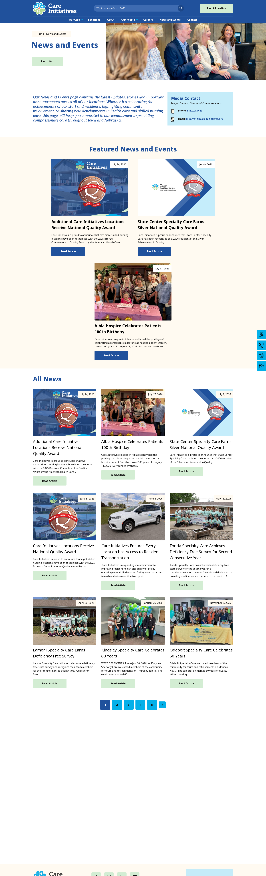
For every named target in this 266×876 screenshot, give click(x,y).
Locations (94, 20)
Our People (128, 20)
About (111, 20)
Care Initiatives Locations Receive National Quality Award (63, 549)
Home (40, 34)
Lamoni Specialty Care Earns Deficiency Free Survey (59, 653)
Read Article (68, 251)
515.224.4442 (194, 110)
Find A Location (216, 8)
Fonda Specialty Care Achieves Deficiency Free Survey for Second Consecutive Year (201, 552)
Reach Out (47, 61)
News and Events (170, 20)
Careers (148, 20)
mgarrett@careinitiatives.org (204, 119)
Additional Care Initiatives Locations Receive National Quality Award (87, 225)
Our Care (74, 20)
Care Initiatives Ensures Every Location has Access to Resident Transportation (130, 552)
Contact (192, 20)
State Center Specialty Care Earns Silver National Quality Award (171, 225)
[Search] (181, 8)
